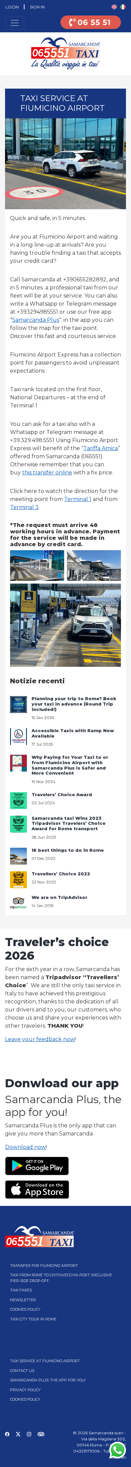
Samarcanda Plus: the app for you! (48, 1380)
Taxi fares (21, 1290)
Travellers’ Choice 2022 (61, 873)
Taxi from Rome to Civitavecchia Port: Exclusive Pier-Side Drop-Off (61, 1278)
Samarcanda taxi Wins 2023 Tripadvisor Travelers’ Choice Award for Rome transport (68, 823)
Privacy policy (25, 1389)
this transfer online (47, 472)
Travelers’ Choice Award (62, 794)
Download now (25, 1147)
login (12, 6)
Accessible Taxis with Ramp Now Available (73, 733)
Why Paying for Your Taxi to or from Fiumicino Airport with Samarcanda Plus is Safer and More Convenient (70, 765)
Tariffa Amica (100, 448)
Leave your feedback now (40, 1039)
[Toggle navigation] (14, 23)
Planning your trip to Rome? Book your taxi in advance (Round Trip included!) (74, 704)
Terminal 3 (24, 507)
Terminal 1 (77, 499)
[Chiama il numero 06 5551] (90, 26)
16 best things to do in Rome (68, 850)
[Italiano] (123, 6)
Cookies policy (25, 1309)
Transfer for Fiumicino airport (44, 1265)
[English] (114, 6)
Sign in (37, 6)
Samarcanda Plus (35, 320)
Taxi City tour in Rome (33, 1319)
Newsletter (23, 1300)
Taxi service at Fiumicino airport (45, 1361)
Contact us (22, 1370)
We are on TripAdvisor (59, 897)
